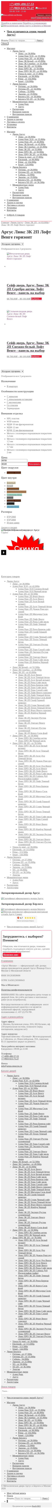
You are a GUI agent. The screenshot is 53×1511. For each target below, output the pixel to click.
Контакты (11, 127)
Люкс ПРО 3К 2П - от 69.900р (32, 71)
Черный (10, 503)
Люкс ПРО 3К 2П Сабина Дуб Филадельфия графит (32, 777)
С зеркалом (12, 396)
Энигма (16, 875)
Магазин (11, 48)
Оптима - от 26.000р (28, 86)
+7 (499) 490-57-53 (21, 4)
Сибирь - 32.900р (26, 91)
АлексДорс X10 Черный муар (32, 591)
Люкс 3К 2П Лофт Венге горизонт (34, 692)
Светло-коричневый (16, 492)
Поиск (39, 41)
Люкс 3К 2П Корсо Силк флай (32, 733)
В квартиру (12, 386)
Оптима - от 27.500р (22, 860)
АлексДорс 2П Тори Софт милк (33, 660)
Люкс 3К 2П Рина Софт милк (32, 682)
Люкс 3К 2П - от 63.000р (37, 222)
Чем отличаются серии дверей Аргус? (25, 926)
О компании (13, 117)
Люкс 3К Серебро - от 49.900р (27, 670)
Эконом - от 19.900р (27, 94)
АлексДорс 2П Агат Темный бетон (35, 606)
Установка (12, 124)
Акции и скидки (15, 119)
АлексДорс (23, 104)
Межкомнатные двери (23, 101)
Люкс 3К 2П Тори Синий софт (33, 690)
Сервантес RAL (14, 495)
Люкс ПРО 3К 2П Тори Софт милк (35, 816)
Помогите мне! (10, 954)
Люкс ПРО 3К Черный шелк (32, 741)
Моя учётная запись (16, 1493)
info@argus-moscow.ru (41, 17)
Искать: (4, 40)
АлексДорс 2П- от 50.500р (25, 594)
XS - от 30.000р (19, 870)
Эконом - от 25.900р (22, 867)
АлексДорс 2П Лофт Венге (31, 619)
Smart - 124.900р (26, 81)
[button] (3, 552)
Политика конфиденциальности (16, 990)
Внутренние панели (22, 114)
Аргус (21, 106)
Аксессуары (12, 887)
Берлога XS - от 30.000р (29, 96)
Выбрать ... (36, 299)
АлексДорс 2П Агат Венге (31, 599)
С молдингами (14, 402)
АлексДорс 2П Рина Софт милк (33, 622)
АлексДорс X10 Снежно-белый (33, 589)
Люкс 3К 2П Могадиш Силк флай (34, 697)
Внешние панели (20, 112)
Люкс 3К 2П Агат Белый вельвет (34, 680)
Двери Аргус (18, 51)
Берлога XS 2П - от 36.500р (31, 99)
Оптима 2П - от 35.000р (23, 862)
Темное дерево (14, 472)
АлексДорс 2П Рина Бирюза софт (34, 629)
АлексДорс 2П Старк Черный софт (35, 637)
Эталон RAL (13, 506)
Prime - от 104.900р (27, 79)
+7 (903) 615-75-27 (21, 8)
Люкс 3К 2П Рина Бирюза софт (33, 685)
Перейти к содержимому (35, 23)
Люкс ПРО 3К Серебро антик (32, 738)
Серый (10, 497)
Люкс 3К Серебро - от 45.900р (32, 63)
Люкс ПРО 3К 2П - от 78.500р (27, 743)
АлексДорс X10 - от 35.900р (31, 56)
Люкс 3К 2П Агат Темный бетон (34, 677)
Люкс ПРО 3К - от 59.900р (31, 69)
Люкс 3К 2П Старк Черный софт (34, 705)
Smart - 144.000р (20, 854)
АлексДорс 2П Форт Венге (31, 596)
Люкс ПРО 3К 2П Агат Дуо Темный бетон (31, 757)
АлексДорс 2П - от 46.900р (31, 58)
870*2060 (11, 517)
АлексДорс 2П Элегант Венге (32, 657)
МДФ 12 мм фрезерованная (20, 430)
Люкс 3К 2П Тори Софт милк (32, 687)
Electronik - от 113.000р (23, 849)
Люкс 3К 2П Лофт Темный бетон (34, 695)
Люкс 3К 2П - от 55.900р (30, 66)
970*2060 (11, 520)
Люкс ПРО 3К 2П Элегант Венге (34, 839)
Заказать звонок (44, 15)
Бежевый (11, 483)
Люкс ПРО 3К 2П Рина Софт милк (35, 773)
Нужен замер (13, 523)
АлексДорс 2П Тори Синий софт (34, 649)
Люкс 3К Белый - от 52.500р (26, 667)
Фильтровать (34, 464)
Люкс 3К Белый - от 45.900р (31, 61)
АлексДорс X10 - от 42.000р (26, 586)
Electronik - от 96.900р (28, 76)
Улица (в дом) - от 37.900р (30, 74)
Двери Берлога (19, 84)
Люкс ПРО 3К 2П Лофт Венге (32, 771)
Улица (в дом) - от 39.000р (25, 847)
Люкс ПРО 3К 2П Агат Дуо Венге (34, 766)
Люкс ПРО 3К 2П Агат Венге (32, 768)
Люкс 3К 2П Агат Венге (30, 675)
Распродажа (18, 109)
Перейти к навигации (11, 23)
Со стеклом (12, 405)
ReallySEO (36, 1506)
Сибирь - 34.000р (20, 865)
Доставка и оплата (16, 122)
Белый (10, 486)
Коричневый (13, 489)
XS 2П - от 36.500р (21, 872)
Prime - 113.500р (20, 852)
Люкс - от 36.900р (26, 53)
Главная (5, 222)
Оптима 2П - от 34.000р (29, 89)
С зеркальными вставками (19, 399)
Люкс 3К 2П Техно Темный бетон (34, 708)
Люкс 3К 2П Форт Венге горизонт (34, 710)
